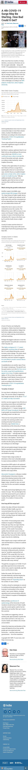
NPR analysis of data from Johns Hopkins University (12, 82)
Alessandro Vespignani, (8, 474)
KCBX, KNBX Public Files (8, 724)
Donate (23, 2)
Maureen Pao (15, 666)
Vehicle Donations (7, 738)
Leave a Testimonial (7, 752)
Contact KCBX (6, 747)
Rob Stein (9, 23)
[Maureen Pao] (4, 668)
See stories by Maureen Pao (17, 690)
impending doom (18, 579)
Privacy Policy (6, 728)
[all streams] (26, 768)
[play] (2, 768)
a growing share (13, 349)
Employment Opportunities (9, 749)
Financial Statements (8, 726)
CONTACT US (6, 744)
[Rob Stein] (4, 652)
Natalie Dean (15, 424)
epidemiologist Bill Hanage (9, 193)
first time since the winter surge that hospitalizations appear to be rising (13, 371)
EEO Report (5, 723)
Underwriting (6, 739)
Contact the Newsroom (8, 750)
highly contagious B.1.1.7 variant (13, 347)
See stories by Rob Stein (16, 659)
